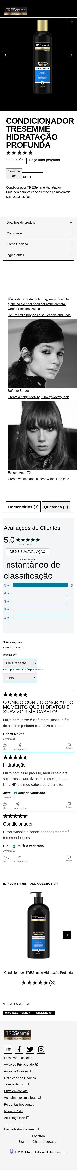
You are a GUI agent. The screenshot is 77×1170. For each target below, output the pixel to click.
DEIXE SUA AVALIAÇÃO (27, 551)
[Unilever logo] (12, 1151)
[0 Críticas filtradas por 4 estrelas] (40, 593)
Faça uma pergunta (28, 559)
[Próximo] (67, 935)
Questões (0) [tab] (56, 507)
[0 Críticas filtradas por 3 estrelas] (40, 601)
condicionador (43, 1012)
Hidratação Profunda (17, 1012)
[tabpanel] (38, 691)
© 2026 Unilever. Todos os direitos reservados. (42, 1152)
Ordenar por (10, 654)
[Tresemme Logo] (17, 1034)
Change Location (45, 1141)
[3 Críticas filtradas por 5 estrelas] (40, 585)
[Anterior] (10, 935)
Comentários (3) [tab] (23, 507)
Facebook (19, 1049)
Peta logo (8, 1049)
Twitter (30, 1049)
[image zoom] (72, 22)
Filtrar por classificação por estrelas (23, 669)
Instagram (41, 1049)
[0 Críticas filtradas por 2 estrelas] (40, 609)
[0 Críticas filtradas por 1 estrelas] (40, 617)
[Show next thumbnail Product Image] (4, 52)
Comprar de (14, 174)
